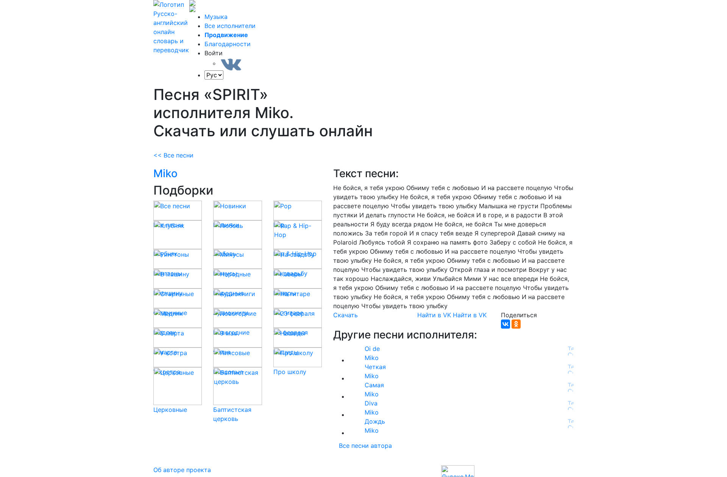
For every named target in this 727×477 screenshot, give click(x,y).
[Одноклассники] (516, 324)
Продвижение (226, 35)
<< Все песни (173, 155)
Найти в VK (434, 315)
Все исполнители (230, 26)
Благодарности (227, 44)
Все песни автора (365, 445)
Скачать (345, 315)
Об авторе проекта (182, 470)
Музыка (216, 16)
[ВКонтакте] (505, 324)
